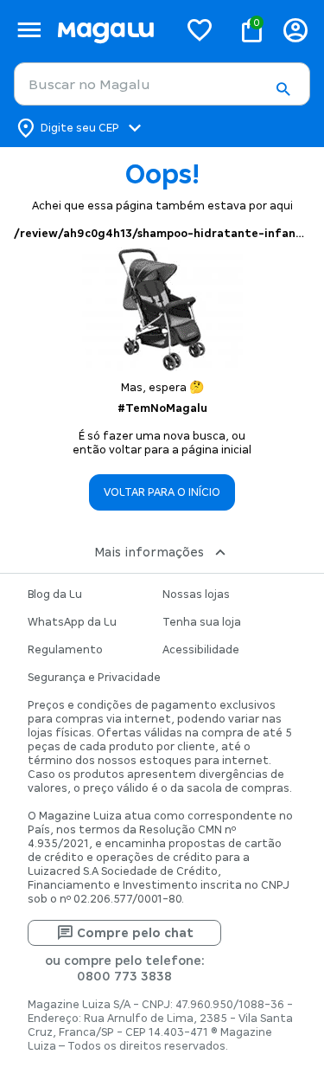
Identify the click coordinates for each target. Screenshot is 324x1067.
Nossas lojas (196, 594)
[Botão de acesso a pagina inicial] (110, 30)
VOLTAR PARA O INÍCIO (162, 492)
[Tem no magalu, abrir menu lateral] (29, 30)
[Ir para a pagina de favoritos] (199, 29)
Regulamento (65, 650)
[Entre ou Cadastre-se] (295, 30)
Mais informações (149, 552)
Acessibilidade (200, 650)
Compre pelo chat (135, 933)
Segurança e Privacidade (94, 678)
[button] (282, 89)
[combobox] (162, 84)
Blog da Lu (55, 594)
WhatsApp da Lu (72, 622)
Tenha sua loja (201, 622)
